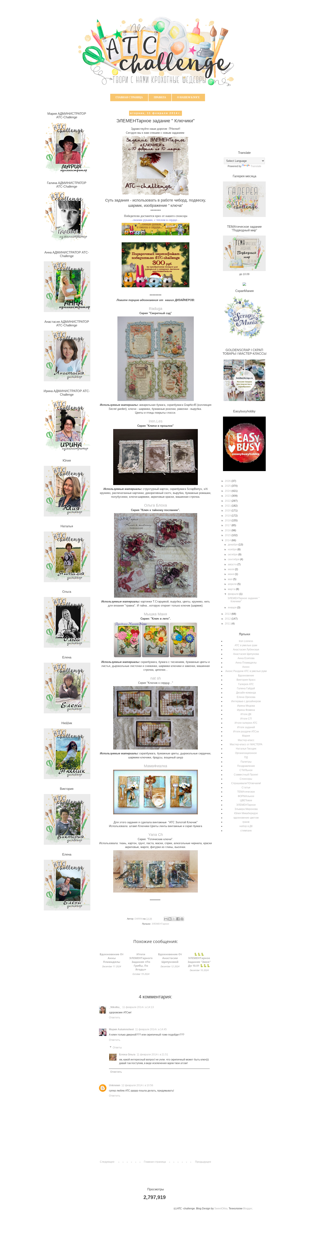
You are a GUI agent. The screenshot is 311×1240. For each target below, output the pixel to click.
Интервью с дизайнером (246, 701)
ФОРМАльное (246, 796)
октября (233, 554)
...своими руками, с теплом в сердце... (155, 220)
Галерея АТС (246, 684)
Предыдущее (203, 1161)
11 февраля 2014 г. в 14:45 (151, 1029)
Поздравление (246, 765)
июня (231, 574)
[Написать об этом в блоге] (170, 919)
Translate (255, 166)
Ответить (114, 1017)
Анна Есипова (246, 658)
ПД (246, 757)
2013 (228, 613)
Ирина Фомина (246, 710)
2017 (228, 525)
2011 (228, 623)
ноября (232, 549)
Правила (160, 97)
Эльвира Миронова (246, 809)
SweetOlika (220, 1208)
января (232, 607)
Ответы (117, 1047)
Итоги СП (246, 718)
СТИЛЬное (246, 770)
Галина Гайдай (246, 688)
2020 (228, 510)
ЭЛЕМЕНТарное (160, 924)
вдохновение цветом (246, 817)
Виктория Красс (246, 679)
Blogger (247, 1208)
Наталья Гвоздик (246, 748)
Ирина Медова (246, 705)
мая (230, 579)
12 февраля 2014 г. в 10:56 (137, 1085)
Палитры (246, 761)
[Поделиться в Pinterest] (182, 919)
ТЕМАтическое (246, 791)
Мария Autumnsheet (121, 1029)
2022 (228, 500)
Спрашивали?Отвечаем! (246, 783)
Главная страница (129, 97)
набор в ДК (246, 826)
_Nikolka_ (115, 1007)
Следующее (107, 1161)
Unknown (114, 1085)
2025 (228, 485)
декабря (233, 544)
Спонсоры (246, 778)
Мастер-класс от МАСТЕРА (246, 744)
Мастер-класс (246, 740)
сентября (234, 559)
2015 (228, 535)
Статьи (246, 787)
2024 (228, 490)
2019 (228, 515)
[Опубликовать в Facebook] (178, 919)
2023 (228, 495)
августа (232, 564)
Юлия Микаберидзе (246, 813)
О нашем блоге (188, 97)
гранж (245, 821)
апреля (232, 584)
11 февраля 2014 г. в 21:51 (152, 1054)
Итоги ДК (246, 714)
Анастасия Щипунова (246, 654)
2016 (228, 530)
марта (232, 589)
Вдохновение (246, 675)
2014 (228, 540)
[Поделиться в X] (174, 919)
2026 (228, 481)
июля (231, 569)
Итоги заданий (246, 727)
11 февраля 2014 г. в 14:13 (138, 1007)
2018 (228, 520)
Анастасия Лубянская (246, 649)
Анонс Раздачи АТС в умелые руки (246, 671)
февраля (233, 594)
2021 (228, 505)
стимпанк (246, 830)
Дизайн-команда (246, 692)
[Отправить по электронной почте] (166, 919)
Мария (246, 735)
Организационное (246, 753)
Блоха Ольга (127, 1054)
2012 (228, 618)
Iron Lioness (246, 641)
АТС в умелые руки (246, 645)
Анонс (246, 666)
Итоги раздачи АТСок (246, 731)
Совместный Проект (246, 774)
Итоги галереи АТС (246, 722)
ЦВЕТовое (246, 800)
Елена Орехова (246, 697)
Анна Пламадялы (246, 662)
